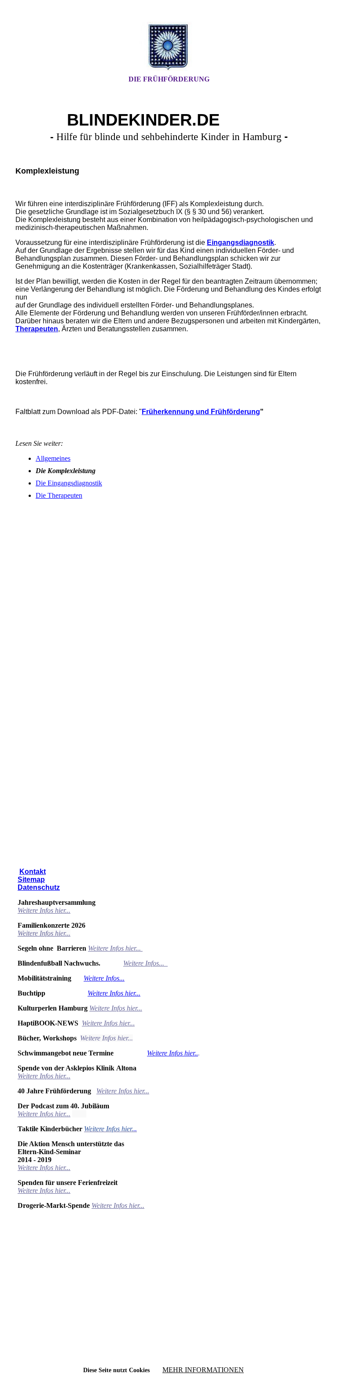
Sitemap (31, 879)
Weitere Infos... (144, 963)
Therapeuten (36, 329)
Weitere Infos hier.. (172, 1053)
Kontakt (32, 871)
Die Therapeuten (59, 495)
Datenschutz (39, 887)
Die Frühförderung (169, 79)
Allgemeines (53, 458)
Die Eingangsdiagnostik (69, 483)
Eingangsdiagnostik (240, 242)
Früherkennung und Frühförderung (201, 411)
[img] (169, 45)
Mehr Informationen (203, 1369)
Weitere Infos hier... (44, 910)
